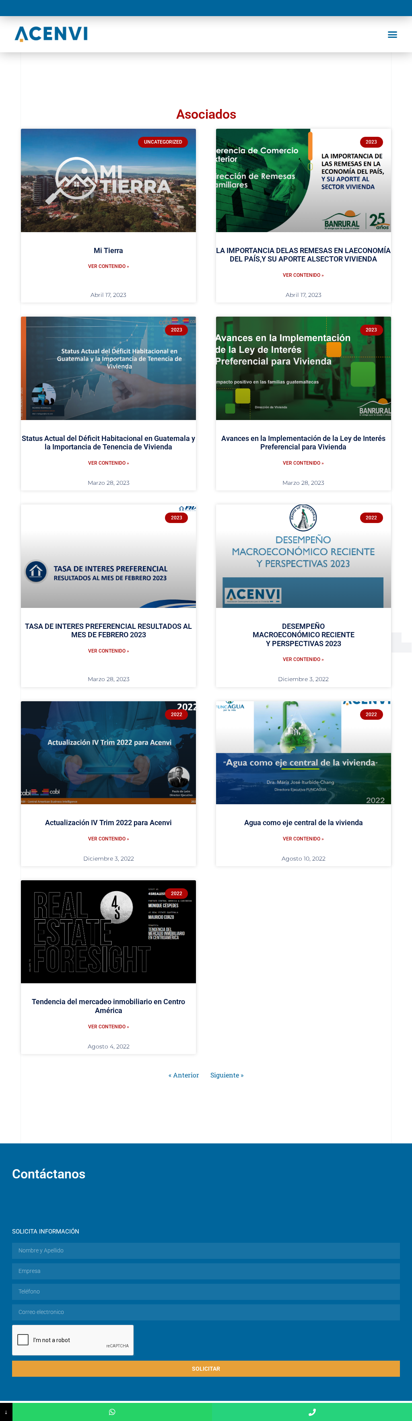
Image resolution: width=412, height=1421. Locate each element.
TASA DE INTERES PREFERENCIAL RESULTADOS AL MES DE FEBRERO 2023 (108, 630)
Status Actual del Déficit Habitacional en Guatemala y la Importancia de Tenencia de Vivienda (108, 442)
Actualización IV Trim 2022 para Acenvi (108, 822)
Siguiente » (226, 1075)
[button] (392, 34)
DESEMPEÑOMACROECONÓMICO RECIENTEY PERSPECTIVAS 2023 (303, 635)
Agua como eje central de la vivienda (303, 822)
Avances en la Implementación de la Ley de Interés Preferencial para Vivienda (303, 442)
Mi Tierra (108, 250)
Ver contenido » (108, 266)
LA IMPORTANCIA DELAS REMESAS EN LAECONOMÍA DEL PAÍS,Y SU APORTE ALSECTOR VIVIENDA (303, 255)
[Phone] (312, 1412)
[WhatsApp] (112, 1412)
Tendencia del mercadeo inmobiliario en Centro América (108, 1006)
